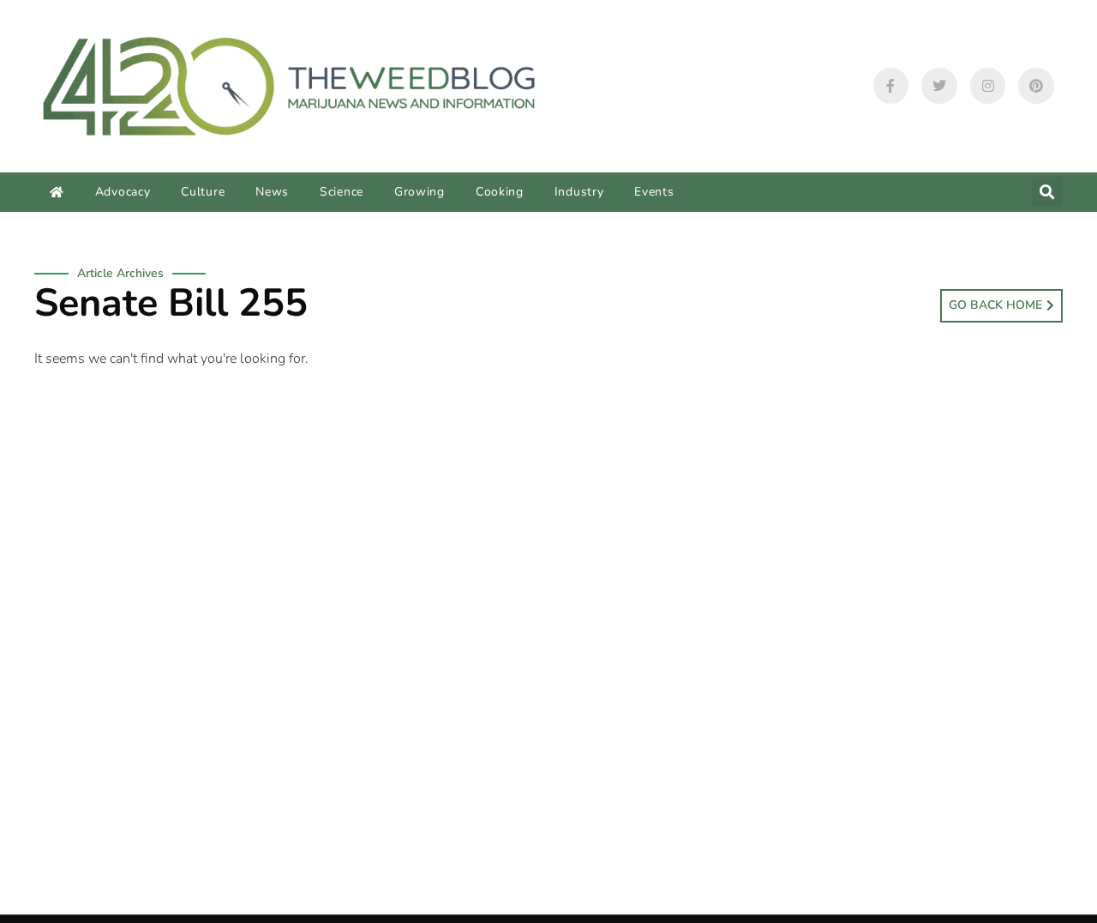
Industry (579, 192)
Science (341, 192)
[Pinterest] (1036, 86)
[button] (1047, 192)
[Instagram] (988, 86)
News (272, 192)
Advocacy (123, 192)
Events (654, 192)
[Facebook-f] (891, 86)
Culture (203, 192)
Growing (419, 192)
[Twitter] (939, 86)
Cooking (500, 192)
